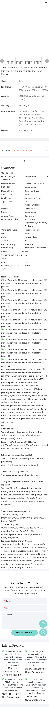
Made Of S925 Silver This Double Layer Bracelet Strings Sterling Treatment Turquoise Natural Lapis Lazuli (11, 695)
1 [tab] (24, 161)
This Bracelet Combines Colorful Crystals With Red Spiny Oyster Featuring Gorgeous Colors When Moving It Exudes (36, 698)
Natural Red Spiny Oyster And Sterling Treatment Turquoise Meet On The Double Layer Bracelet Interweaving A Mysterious (12, 673)
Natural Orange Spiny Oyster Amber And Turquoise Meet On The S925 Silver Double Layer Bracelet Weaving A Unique (36, 670)
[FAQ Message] (43, 632)
